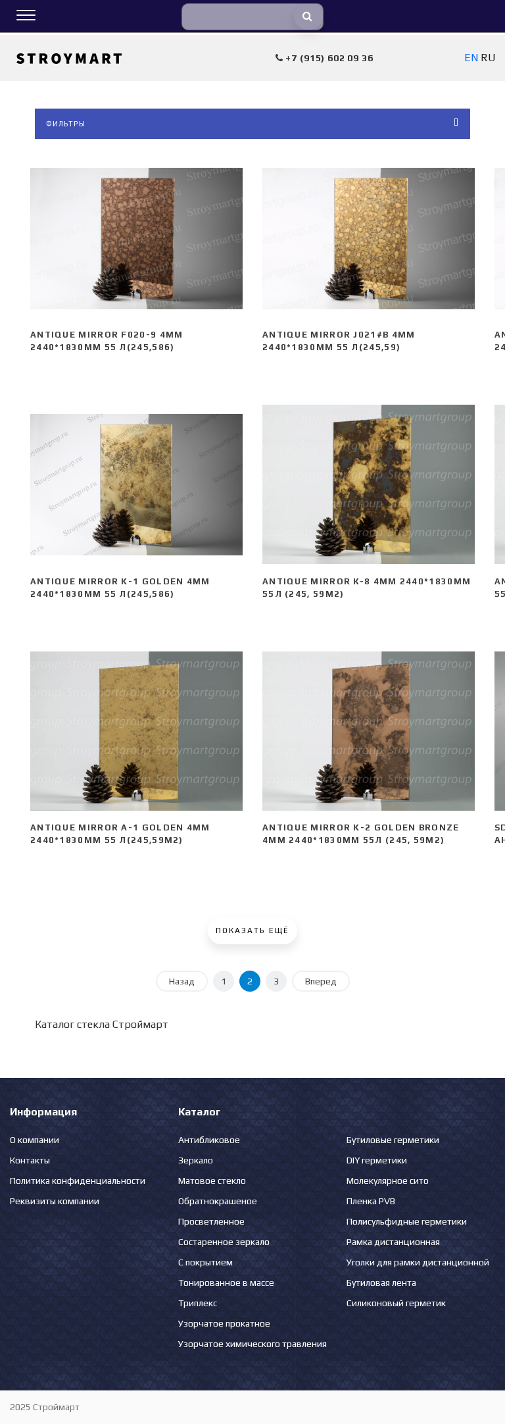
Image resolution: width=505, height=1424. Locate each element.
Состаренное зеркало (224, 1241)
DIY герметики (377, 1160)
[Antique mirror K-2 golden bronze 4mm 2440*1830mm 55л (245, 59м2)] (368, 731)
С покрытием (205, 1262)
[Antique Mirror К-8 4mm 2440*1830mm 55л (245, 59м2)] (368, 484)
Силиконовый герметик (396, 1303)
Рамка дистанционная (393, 1241)
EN (471, 57)
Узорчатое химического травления (252, 1343)
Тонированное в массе (226, 1282)
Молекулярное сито (388, 1180)
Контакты (30, 1160)
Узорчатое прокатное (224, 1323)
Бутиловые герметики (393, 1139)
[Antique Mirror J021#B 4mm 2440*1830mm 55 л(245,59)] (368, 238)
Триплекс (197, 1303)
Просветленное (211, 1221)
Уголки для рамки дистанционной (418, 1262)
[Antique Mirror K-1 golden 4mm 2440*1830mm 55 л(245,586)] (136, 484)
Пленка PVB (371, 1201)
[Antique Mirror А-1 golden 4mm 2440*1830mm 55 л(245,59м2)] (136, 731)
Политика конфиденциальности (77, 1180)
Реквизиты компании (54, 1201)
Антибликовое (209, 1139)
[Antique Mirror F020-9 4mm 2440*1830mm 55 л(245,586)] (136, 238)
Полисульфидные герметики (407, 1221)
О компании (34, 1139)
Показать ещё (252, 930)
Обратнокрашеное (217, 1201)
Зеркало (195, 1160)
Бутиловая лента (381, 1282)
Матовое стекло (212, 1180)
